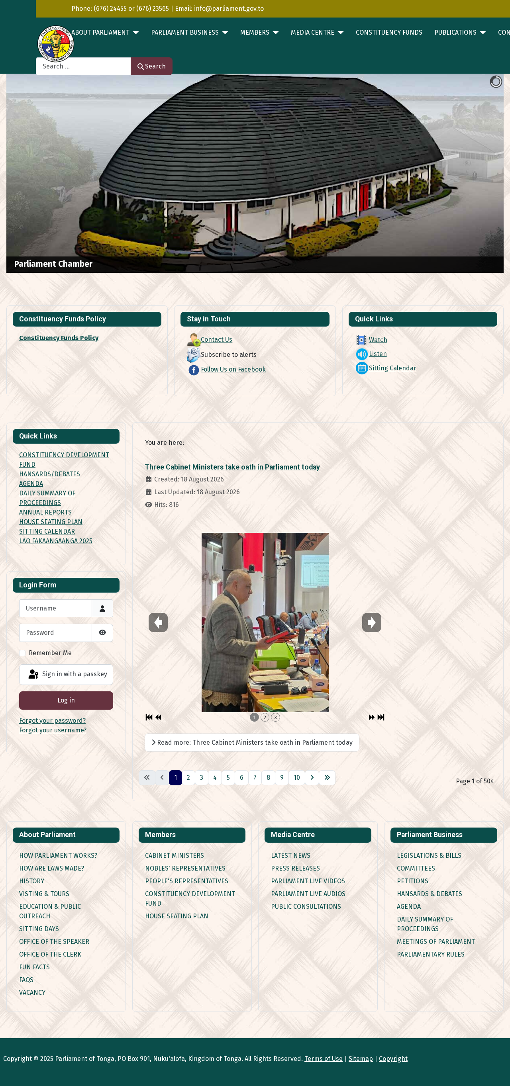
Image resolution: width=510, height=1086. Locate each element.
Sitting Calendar (392, 368)
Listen (378, 354)
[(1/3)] (265, 622)
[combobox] (83, 66)
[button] (479, 174)
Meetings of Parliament (436, 941)
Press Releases (295, 868)
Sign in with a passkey (74, 674)
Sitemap (361, 1059)
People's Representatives (186, 881)
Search (155, 66)
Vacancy (32, 992)
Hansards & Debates (429, 894)
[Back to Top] (496, 1071)
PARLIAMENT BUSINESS (185, 32)
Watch (378, 340)
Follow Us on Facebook (233, 369)
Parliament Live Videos (308, 881)
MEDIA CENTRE (312, 32)
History (31, 881)
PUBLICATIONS (455, 32)
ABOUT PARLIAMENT (100, 32)
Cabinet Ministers (174, 855)
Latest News (290, 855)
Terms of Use (323, 1059)
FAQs (26, 980)
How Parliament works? (58, 855)
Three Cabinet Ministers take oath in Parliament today (232, 467)
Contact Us (216, 339)
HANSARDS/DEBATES (49, 474)
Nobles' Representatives (185, 868)
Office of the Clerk (50, 954)
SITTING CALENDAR (47, 531)
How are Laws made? (51, 868)
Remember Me (50, 653)
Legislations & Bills (429, 855)
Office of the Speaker (54, 941)
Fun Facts (34, 967)
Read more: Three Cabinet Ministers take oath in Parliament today (254, 742)
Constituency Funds (389, 32)
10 (297, 777)
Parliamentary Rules (431, 954)
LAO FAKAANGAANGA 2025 (55, 541)
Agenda (409, 906)
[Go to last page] (327, 777)
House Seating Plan (176, 916)
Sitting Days (39, 929)
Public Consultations (306, 906)
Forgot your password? (52, 720)
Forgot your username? (52, 730)
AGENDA (31, 483)
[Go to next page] (312, 777)
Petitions (412, 881)
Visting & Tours (44, 894)
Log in (66, 700)
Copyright (393, 1059)
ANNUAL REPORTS (45, 512)
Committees (416, 868)
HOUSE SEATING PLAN (50, 522)
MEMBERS (254, 32)
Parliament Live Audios (308, 894)
